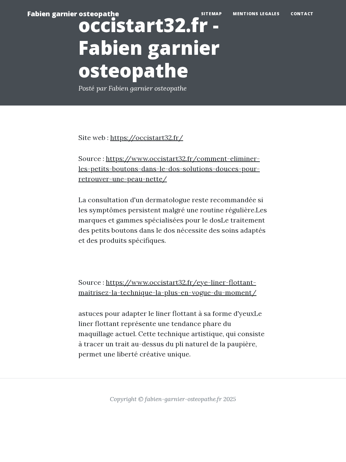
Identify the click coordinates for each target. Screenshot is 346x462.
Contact (302, 14)
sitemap (211, 14)
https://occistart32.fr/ (146, 137)
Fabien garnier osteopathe (73, 13)
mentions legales (256, 14)
